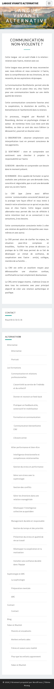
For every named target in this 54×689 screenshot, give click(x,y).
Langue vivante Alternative (20, 3)
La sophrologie (18, 579)
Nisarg (27, 685)
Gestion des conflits (22, 487)
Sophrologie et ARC (16, 573)
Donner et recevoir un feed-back (27, 396)
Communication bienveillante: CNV (27, 427)
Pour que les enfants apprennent (26, 656)
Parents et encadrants (21, 631)
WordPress (38, 682)
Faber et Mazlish (14, 625)
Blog (9, 619)
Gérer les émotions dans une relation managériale (26, 497)
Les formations (14, 367)
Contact (11, 605)
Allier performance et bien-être (25, 447)
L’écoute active (20, 437)
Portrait (15, 359)
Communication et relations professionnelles (24, 375)
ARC (13, 596)
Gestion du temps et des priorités (28, 528)
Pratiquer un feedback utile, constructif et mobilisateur (25, 407)
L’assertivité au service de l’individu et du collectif (28, 386)
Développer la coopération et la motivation (27, 550)
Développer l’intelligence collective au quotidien (24, 510)
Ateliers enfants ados (20, 639)
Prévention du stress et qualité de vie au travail (28, 538)
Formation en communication (26, 417)
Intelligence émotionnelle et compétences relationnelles (26, 456)
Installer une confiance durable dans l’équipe (27, 563)
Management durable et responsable (27, 521)
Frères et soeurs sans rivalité (24, 648)
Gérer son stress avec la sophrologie (23, 477)
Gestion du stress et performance (28, 466)
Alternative (12, 345)
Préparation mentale (20, 588)
